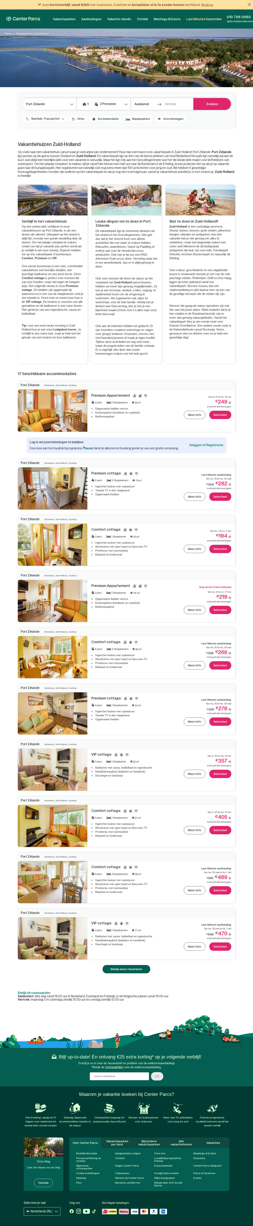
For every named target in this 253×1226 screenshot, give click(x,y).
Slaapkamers (141, 118)
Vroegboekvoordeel (166, 1173)
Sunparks (199, 1158)
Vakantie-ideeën (119, 19)
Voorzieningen (173, 118)
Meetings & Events (167, 19)
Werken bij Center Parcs (129, 1177)
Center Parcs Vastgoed (207, 1165)
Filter (81, 118)
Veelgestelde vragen (128, 1153)
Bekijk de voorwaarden (34, 993)
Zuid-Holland (61, 385)
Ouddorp (73, 385)
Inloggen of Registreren (206, 445)
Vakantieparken (64, 19)
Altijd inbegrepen (164, 1177)
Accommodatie (108, 118)
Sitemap (81, 1177)
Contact (120, 1158)
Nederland (49, 385)
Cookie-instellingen (88, 1173)
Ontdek (142, 19)
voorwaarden (114, 1067)
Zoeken (212, 104)
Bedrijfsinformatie (86, 1153)
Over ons (159, 1153)
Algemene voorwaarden (84, 1167)
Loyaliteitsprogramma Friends (167, 1159)
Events (197, 1177)
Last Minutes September (204, 19)
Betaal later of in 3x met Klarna (168, 1184)
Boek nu (207, 5)
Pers (79, 1182)
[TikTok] (94, 1212)
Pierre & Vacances (204, 1173)
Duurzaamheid (163, 1165)
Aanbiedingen (91, 19)
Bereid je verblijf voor (128, 1182)
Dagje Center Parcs (127, 1165)
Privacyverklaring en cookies (88, 1159)
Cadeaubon (122, 1173)
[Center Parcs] (23, 19)
